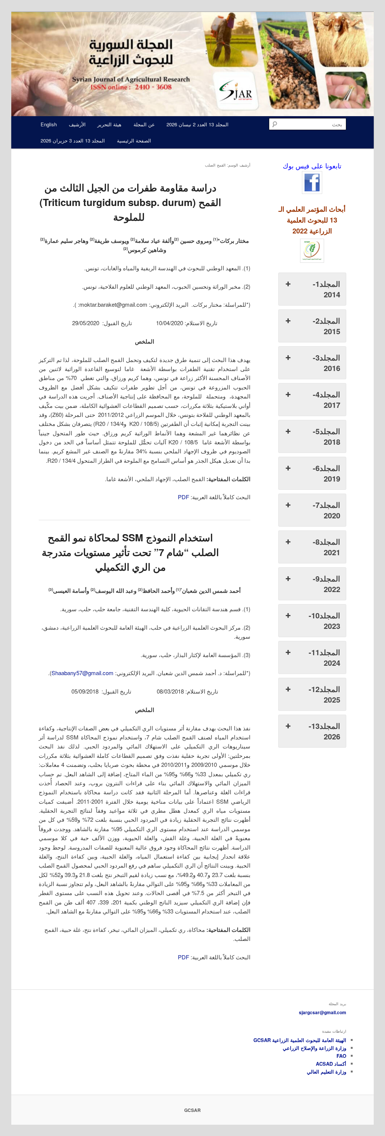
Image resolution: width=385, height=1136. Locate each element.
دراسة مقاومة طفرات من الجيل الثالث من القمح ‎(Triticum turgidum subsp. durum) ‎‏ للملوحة (130, 202)
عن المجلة (144, 124)
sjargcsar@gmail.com (322, 1012)
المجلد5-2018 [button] (326, 436)
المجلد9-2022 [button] (326, 583)
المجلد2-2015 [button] (326, 325)
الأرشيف (77, 124)
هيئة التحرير (109, 124)
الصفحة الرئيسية (134, 140)
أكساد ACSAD (331, 1063)
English (49, 124)
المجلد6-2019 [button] (326, 473)
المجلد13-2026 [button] (324, 731)
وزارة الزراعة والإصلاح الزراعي (314, 1047)
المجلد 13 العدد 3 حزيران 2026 (73, 140)
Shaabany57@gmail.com (83, 673)
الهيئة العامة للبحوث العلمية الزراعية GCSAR (299, 1040)
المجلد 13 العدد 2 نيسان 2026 (198, 124)
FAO (341, 1055)
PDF (183, 497)
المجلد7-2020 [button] (326, 510)
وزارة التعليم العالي (326, 1071)
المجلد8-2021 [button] (326, 546)
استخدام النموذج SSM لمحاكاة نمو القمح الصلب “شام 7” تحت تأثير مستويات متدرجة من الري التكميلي (130, 552)
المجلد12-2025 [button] (324, 694)
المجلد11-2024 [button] (324, 657)
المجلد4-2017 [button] (326, 399)
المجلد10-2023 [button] (324, 620)
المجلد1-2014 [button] (326, 289)
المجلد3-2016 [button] (326, 362)
